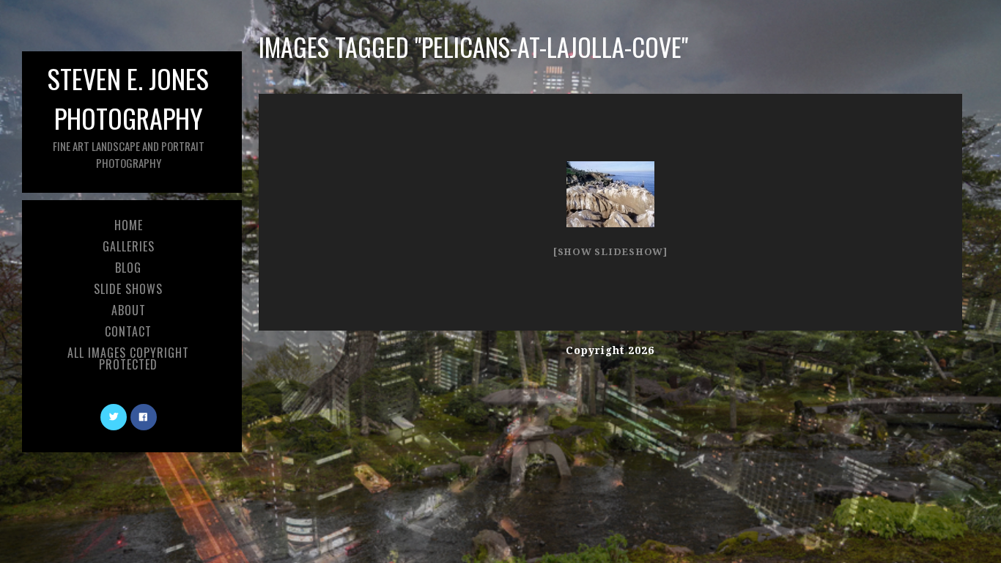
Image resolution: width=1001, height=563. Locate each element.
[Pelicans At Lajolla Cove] (610, 194)
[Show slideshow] (610, 251)
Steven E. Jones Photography (128, 115)
